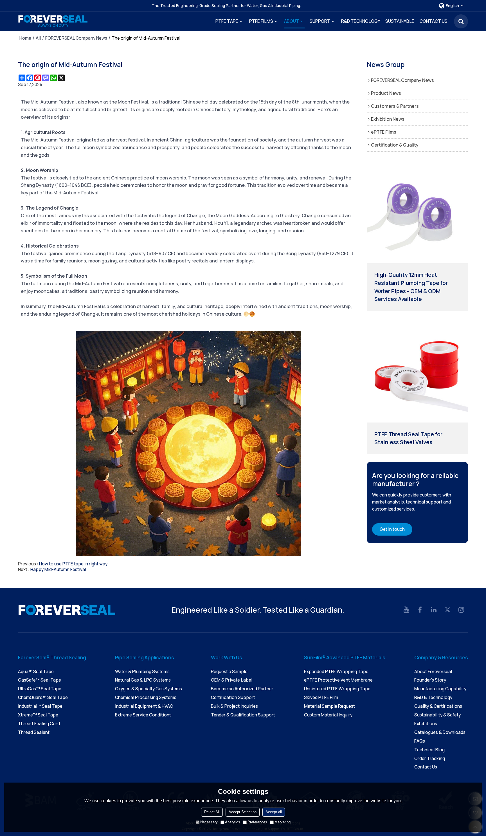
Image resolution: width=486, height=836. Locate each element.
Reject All (212, 812)
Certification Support (233, 697)
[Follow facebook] (420, 609)
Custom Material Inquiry (328, 715)
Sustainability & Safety (437, 715)
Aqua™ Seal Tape (36, 672)
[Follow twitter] (447, 609)
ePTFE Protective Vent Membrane (338, 680)
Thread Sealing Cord (39, 724)
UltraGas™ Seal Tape (39, 689)
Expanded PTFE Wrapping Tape (336, 672)
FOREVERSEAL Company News (76, 38)
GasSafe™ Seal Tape (39, 680)
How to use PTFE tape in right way (73, 564)
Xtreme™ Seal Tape (38, 715)
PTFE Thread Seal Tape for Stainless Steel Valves (408, 438)
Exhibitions (425, 724)
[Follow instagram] (461, 609)
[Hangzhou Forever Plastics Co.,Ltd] (53, 19)
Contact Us (433, 21)
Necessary (209, 822)
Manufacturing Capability (440, 689)
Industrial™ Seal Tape (40, 706)
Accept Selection (242, 812)
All (38, 38)
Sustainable (399, 21)
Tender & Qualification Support (243, 715)
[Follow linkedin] (433, 609)
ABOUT (291, 21)
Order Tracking (429, 758)
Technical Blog (429, 750)
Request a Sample (229, 672)
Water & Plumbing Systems (142, 672)
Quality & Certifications (438, 706)
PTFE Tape (226, 21)
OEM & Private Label (231, 680)
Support (320, 21)
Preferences (257, 822)
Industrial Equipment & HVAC (144, 706)
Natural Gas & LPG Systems (143, 680)
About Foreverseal (433, 672)
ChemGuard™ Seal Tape (43, 697)
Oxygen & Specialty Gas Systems (148, 689)
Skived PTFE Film (321, 697)
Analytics (232, 822)
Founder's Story (430, 680)
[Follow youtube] (406, 609)
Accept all (274, 812)
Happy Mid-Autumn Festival (58, 569)
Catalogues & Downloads (439, 732)
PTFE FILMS (261, 21)
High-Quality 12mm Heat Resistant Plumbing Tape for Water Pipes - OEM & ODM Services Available (411, 287)
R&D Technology (360, 21)
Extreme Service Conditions (143, 715)
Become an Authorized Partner (242, 689)
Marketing (282, 822)
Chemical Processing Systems (145, 697)
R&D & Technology (433, 697)
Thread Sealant (34, 732)
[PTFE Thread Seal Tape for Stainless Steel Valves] (417, 372)
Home (25, 38)
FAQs (419, 741)
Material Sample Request (329, 706)
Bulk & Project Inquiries (234, 706)
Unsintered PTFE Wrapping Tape (337, 689)
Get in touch (392, 529)
